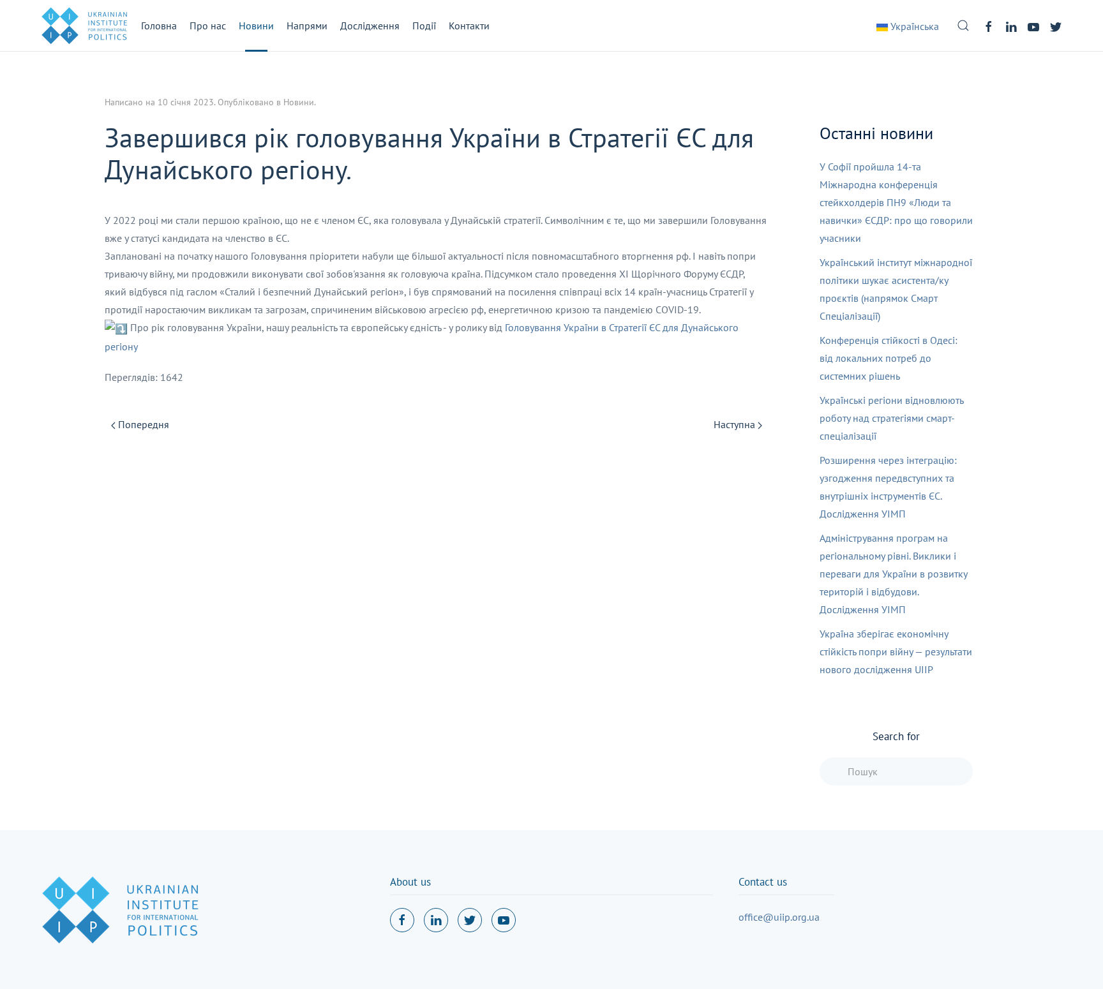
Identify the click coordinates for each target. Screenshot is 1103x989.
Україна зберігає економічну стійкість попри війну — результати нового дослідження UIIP (896, 651)
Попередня (142, 424)
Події (424, 25)
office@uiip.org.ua (779, 917)
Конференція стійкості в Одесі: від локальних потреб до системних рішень (888, 358)
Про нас (208, 25)
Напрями (307, 25)
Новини (256, 25)
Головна (159, 25)
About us (410, 882)
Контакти (469, 25)
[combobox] (896, 771)
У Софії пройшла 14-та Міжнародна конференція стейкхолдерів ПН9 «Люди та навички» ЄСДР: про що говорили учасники (896, 202)
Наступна (736, 424)
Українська (913, 26)
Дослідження (370, 25)
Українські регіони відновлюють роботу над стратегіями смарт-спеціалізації (891, 418)
